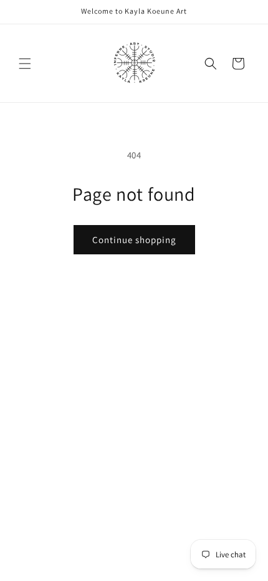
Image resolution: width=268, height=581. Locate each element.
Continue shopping (134, 240)
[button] (25, 63)
